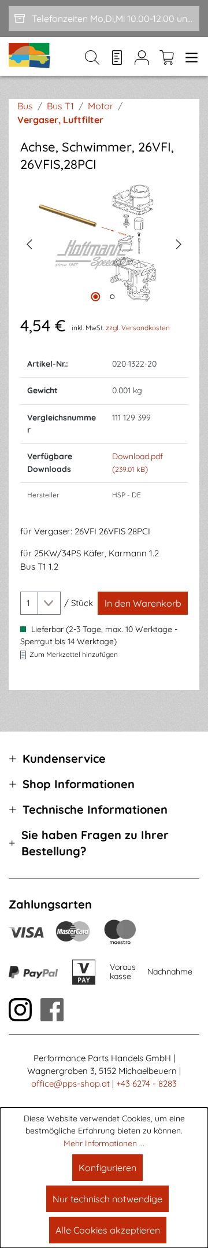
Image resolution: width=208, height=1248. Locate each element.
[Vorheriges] (29, 243)
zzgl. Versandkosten (138, 327)
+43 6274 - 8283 (146, 1083)
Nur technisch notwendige (107, 1199)
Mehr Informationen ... (104, 1143)
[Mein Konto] (141, 56)
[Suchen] (92, 56)
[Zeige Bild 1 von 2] (95, 296)
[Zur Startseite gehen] (30, 56)
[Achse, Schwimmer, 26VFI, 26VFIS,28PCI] (104, 243)
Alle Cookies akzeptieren (107, 1230)
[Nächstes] (179, 243)
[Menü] (189, 56)
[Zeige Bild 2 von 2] (112, 296)
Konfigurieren (107, 1167)
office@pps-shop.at (70, 1083)
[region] (104, 243)
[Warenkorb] (166, 56)
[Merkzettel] (117, 56)
